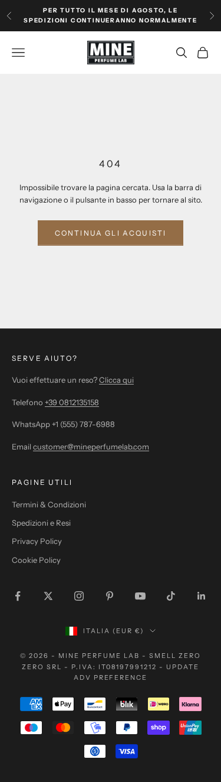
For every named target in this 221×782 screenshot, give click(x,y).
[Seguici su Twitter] (48, 596)
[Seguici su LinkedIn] (201, 596)
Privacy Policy (37, 541)
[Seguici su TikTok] (171, 596)
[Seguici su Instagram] (79, 596)
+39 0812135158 (72, 402)
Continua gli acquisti (110, 233)
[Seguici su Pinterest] (110, 596)
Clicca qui (116, 380)
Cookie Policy (36, 560)
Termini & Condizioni (49, 504)
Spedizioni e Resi (41, 522)
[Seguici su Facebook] (18, 596)
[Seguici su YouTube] (140, 596)
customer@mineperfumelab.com (91, 446)
